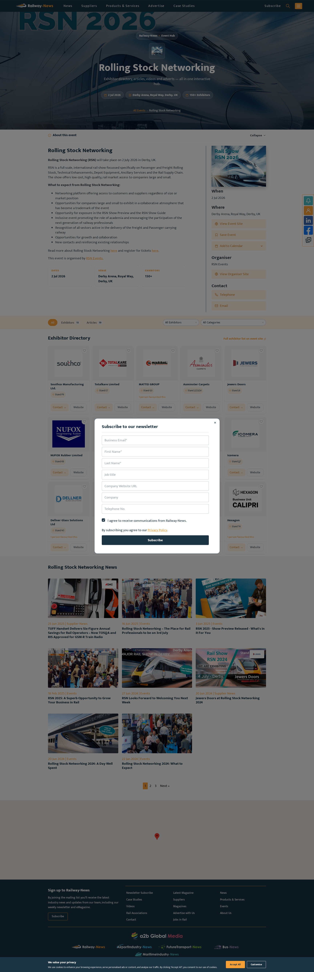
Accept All (235, 965)
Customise (256, 965)
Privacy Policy (157, 530)
